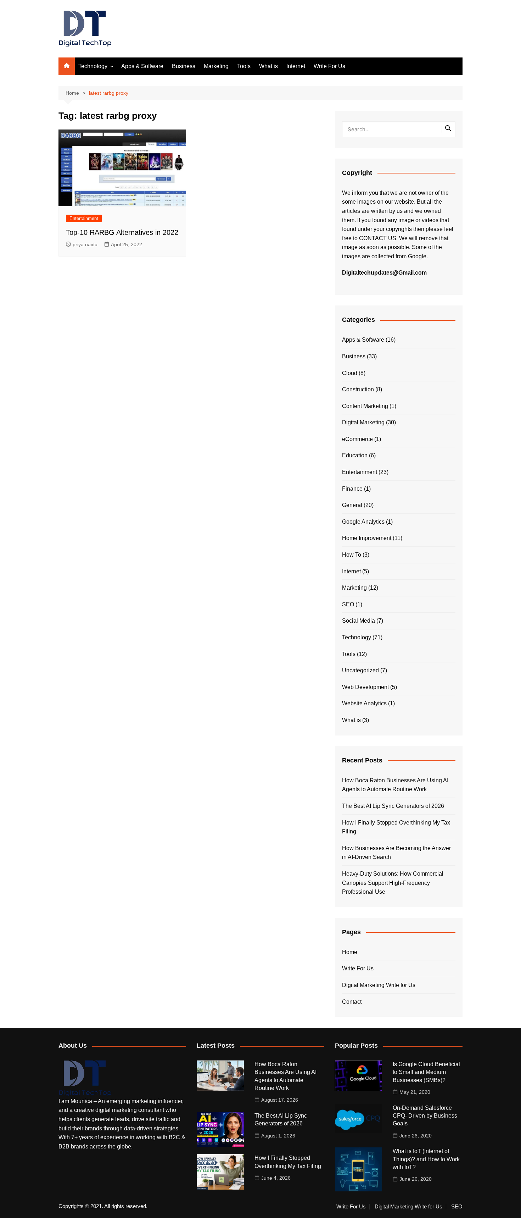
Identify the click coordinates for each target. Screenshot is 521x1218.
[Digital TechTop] (85, 1078)
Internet (295, 66)
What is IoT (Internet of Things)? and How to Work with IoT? (426, 1159)
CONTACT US (377, 238)
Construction (358, 389)
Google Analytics (363, 522)
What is (268, 66)
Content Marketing (365, 406)
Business (183, 66)
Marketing (216, 66)
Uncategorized (360, 670)
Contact (352, 1002)
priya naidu (85, 244)
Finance (352, 489)
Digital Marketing (363, 422)
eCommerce (357, 439)
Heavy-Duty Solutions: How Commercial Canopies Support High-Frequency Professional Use (392, 883)
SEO (348, 604)
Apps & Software (142, 66)
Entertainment (83, 218)
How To (351, 555)
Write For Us (329, 66)
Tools (244, 66)
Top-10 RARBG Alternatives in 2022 (122, 232)
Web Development (365, 687)
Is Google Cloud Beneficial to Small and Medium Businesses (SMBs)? (426, 1072)
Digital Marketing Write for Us (378, 985)
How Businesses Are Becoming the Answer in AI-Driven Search (396, 852)
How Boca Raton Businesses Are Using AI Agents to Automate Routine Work (395, 785)
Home (349, 952)
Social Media (358, 621)
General (352, 505)
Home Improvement (366, 538)
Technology (92, 66)
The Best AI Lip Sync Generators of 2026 (393, 806)
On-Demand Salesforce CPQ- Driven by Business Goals (425, 1116)
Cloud (349, 373)
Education (355, 455)
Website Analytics (364, 703)
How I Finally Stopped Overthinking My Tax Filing (396, 827)
